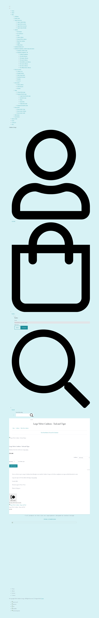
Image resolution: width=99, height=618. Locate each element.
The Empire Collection (24, 58)
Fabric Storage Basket (21, 75)
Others (21, 99)
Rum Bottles (22, 101)
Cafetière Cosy (19, 71)
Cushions (16, 29)
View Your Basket (44, 432)
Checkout (24, 327)
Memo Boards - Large (21, 109)
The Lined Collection (24, 60)
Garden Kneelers (20, 86)
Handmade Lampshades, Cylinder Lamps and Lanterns (24, 48)
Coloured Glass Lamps (21, 92)
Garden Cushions (20, 37)
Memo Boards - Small (21, 113)
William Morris (19, 44)
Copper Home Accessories (22, 26)
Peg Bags (18, 79)
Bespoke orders (17, 18)
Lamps (15, 90)
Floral (18, 35)
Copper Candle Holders (21, 22)
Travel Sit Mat (17, 116)
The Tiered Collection (24, 63)
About (13, 12)
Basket (17, 327)
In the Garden (17, 82)
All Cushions (19, 31)
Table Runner (16, 115)
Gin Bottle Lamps (23, 97)
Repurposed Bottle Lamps (21, 94)
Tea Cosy (19, 80)
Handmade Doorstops (21, 77)
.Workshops (16, 16)
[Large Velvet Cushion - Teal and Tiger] (11, 442)
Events (13, 120)
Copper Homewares (18, 20)
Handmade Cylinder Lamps (22, 50)
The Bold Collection (23, 56)
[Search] (31, 415)
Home (13, 10)
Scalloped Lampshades (24, 54)
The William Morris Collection (25, 67)
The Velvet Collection (24, 65)
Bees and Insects (20, 33)
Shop (13, 14)
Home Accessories (17, 69)
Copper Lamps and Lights (21, 27)
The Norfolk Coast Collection (25, 61)
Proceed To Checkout (53, 432)
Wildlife (18, 43)
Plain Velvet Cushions (21, 41)
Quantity (11, 461)
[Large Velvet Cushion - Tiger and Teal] (17, 505)
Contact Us (14, 122)
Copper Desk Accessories (21, 24)
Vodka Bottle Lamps (23, 103)
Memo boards (16, 107)
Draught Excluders (20, 73)
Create (42, 598)
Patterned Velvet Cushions (21, 39)
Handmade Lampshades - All (22, 52)
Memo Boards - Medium (21, 111)
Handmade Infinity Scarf (19, 46)
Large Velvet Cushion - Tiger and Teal (17, 507)
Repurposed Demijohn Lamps (22, 105)
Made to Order (14, 118)
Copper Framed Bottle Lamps (25, 96)
